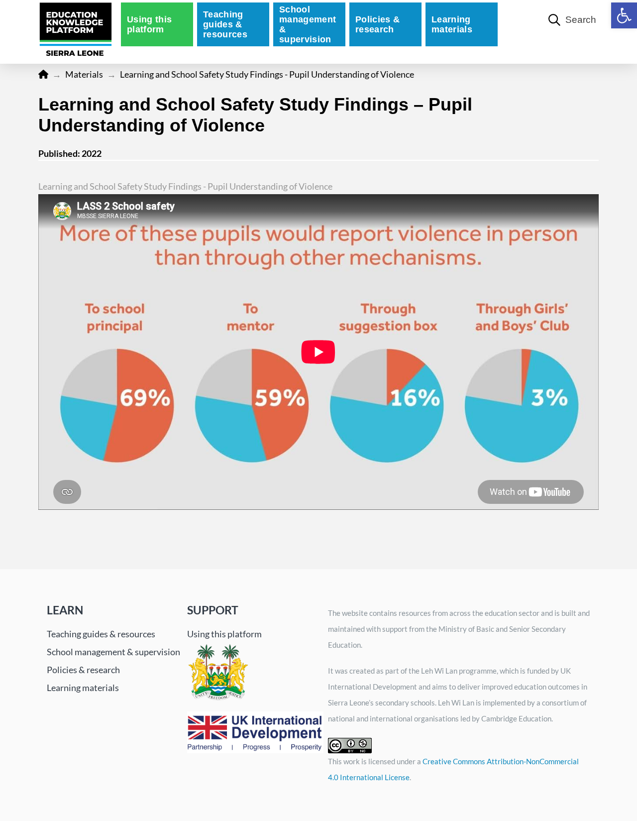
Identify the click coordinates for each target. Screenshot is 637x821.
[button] (624, 15)
